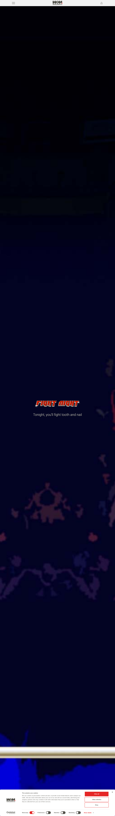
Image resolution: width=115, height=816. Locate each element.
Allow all (96, 794)
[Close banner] (112, 792)
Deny (96, 805)
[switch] (48, 812)
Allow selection (96, 799)
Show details (88, 812)
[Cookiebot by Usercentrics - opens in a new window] (11, 812)
